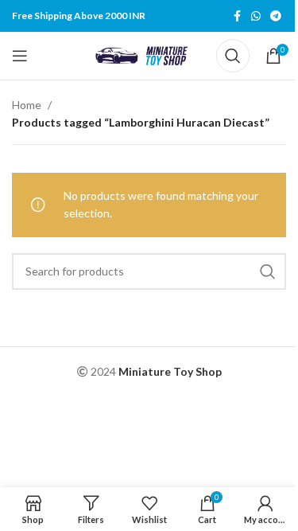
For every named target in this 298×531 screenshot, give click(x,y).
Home (26, 104)
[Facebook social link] (236, 16)
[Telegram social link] (275, 16)
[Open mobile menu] (20, 56)
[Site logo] (144, 54)
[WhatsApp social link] (255, 16)
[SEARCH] (268, 271)
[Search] (232, 56)
